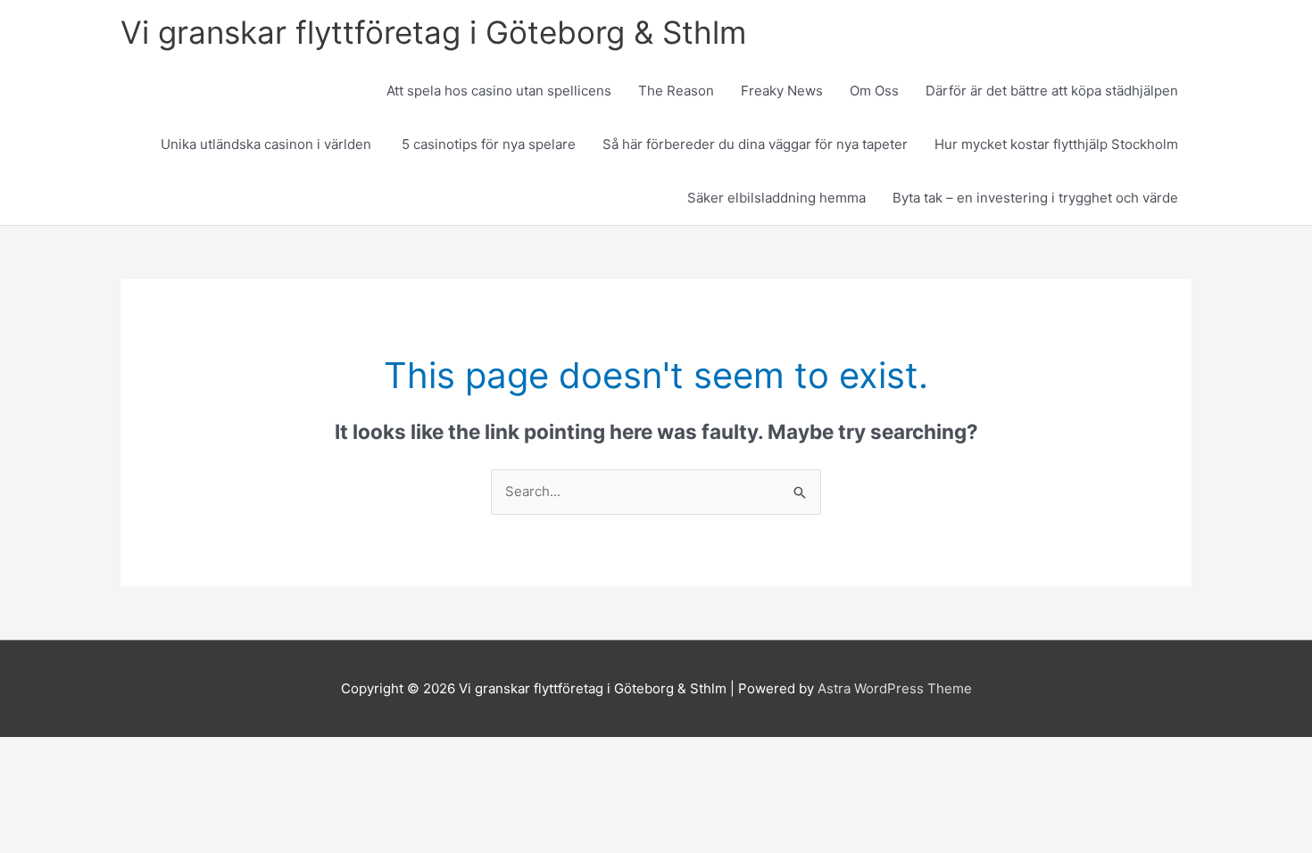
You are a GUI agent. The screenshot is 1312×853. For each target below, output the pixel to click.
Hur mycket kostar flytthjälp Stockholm (1056, 144)
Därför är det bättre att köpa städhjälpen (1052, 90)
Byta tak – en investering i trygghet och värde (1035, 197)
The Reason (676, 90)
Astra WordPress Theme (895, 688)
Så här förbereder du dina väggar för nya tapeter (755, 144)
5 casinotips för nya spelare (489, 144)
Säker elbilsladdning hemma (776, 197)
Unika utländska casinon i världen (268, 144)
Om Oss (874, 90)
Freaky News (782, 90)
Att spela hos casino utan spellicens (498, 90)
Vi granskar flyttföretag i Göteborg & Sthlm (433, 32)
